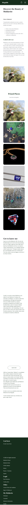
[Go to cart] (21, 3)
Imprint (4, 473)
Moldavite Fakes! (6, 460)
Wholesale (5, 495)
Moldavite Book (6, 462)
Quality (4, 503)
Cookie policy (6, 481)
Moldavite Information (8, 501)
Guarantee (5, 498)
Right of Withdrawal (7, 490)
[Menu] (25, 2)
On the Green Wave (7, 443)
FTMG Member (6, 465)
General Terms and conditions (9, 487)
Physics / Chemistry (7, 470)
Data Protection (6, 479)
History (4, 468)
